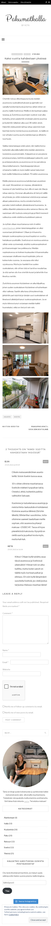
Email (5, 662)
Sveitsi (27, 54)
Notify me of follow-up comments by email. (23, 706)
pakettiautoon (9, 228)
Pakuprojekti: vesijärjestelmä (38, 427)
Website (6, 669)
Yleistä (7, 853)
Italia (6, 823)
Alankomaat (9, 817)
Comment (8, 613)
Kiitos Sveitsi (11, 426)
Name (6, 650)
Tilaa (7, 891)
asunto (7, 417)
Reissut (7, 841)
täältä (26, 801)
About (3, 2)
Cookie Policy (14, 915)
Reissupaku (13, 2)
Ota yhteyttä (26, 2)
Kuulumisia (17, 54)
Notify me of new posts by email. (19, 712)
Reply (45, 461)
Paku (6, 835)
